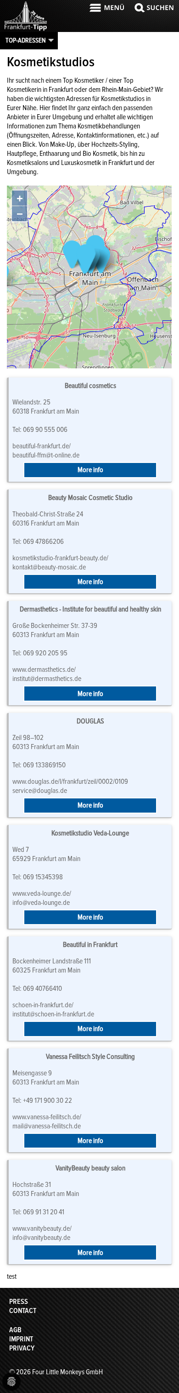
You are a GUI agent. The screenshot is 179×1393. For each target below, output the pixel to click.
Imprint (21, 1339)
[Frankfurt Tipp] (25, 29)
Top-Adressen (26, 40)
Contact (22, 1310)
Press (18, 1301)
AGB (15, 1330)
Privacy (21, 1348)
